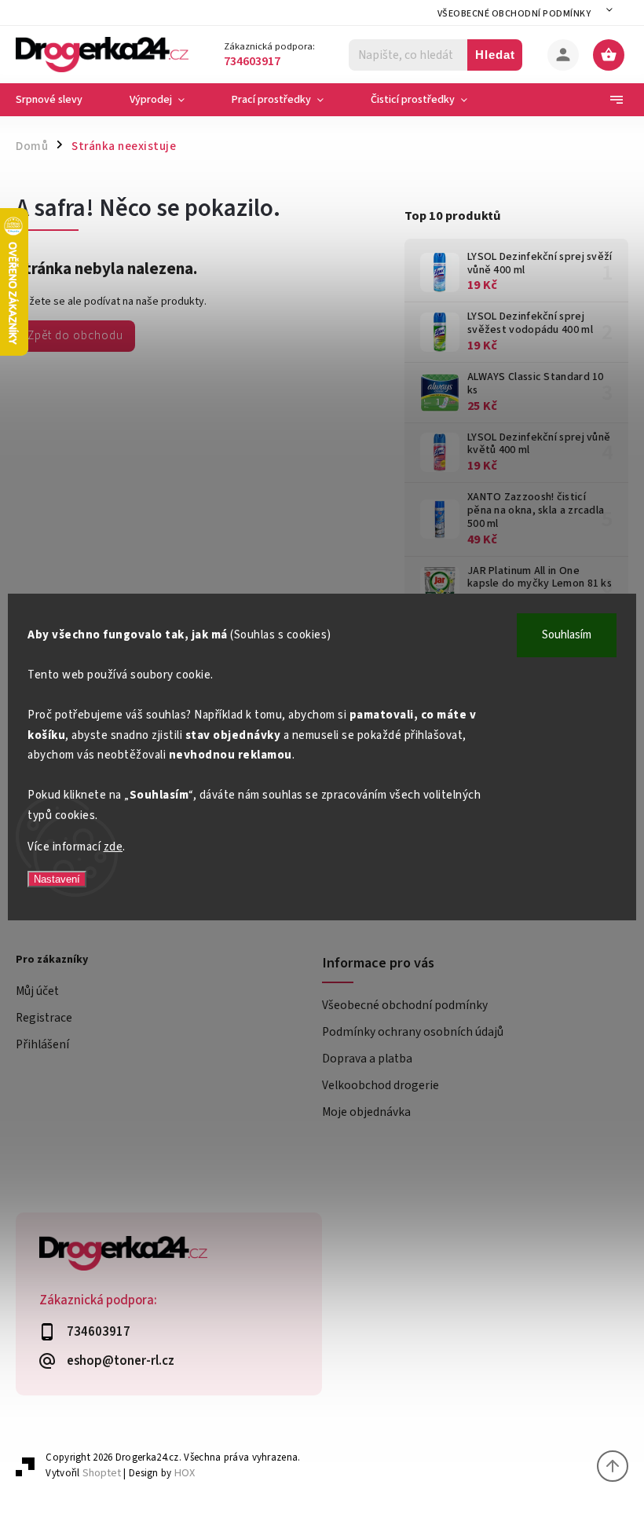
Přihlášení (42, 1044)
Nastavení (57, 879)
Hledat (495, 54)
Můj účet (37, 991)
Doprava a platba (367, 1058)
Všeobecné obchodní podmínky (514, 13)
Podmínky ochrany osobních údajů (412, 1031)
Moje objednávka (366, 1112)
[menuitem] (61, 99)
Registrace (44, 1017)
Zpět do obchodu (75, 335)
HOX (184, 1473)
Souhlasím (566, 635)
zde (113, 847)
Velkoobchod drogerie (380, 1085)
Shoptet (101, 1473)
